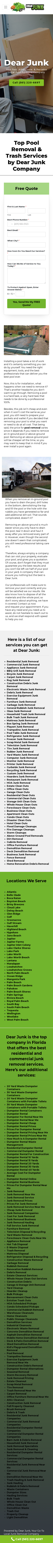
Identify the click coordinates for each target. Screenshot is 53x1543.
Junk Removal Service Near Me (26, 1207)
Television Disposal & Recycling (26, 1231)
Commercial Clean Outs (21, 798)
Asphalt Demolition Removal (24, 1334)
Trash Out (13, 1511)
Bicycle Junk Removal (20, 674)
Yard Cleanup (15, 1288)
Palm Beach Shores (18, 991)
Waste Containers (18, 1489)
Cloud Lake (13, 907)
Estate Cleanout (16, 1381)
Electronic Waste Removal (23, 1328)
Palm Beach (14, 982)
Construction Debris (19, 1281)
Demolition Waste (18, 1508)
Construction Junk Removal (24, 1403)
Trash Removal (16, 1250)
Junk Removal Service (20, 1197)
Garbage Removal (18, 1263)
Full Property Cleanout (20, 1406)
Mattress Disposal (18, 1253)
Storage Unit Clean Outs (21, 801)
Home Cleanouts (17, 1316)
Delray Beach (15, 910)
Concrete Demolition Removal (25, 1331)
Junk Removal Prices (19, 1200)
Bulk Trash (13, 1498)
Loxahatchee (15, 966)
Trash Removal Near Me (21, 1390)
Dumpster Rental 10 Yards (22, 1157)
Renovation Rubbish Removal (25, 1269)
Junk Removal (15, 1191)
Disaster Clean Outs (19, 820)
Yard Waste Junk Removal (23, 754)
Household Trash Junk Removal (26, 714)
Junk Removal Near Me (21, 1194)
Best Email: (13, 230)
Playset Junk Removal (20, 726)
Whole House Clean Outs (22, 804)
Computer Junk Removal (22, 757)
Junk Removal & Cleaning (22, 1449)
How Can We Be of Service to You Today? (24, 265)
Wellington (13, 1013)
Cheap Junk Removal (19, 1210)
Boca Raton (14, 898)
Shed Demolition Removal (23, 1344)
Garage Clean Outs (18, 792)
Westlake (12, 1016)
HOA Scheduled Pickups (22, 1303)
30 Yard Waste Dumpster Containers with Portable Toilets (26, 1106)
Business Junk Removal (21, 854)
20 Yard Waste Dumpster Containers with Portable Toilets (26, 1100)
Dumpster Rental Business (23, 1182)
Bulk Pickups (15, 1294)
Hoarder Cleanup (17, 1291)
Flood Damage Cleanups (22, 826)
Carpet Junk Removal (20, 677)
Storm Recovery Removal (22, 1375)
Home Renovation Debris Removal (28, 863)
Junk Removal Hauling (20, 1222)
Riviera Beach (15, 998)
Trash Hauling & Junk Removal (25, 1480)
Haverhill (12, 926)
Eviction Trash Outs (19, 1300)
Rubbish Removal (17, 1266)
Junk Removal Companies (22, 1213)
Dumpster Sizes (16, 1492)
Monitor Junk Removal (20, 761)
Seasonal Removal (18, 1372)
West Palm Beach (17, 1019)
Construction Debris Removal (25, 1365)
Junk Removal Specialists (22, 1446)
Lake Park (13, 951)
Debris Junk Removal (20, 692)
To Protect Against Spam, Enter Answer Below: (23, 288)
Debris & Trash (16, 1412)
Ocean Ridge (15, 976)
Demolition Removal (19, 848)
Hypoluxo (12, 932)
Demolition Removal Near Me (25, 1476)
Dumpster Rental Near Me (22, 1120)
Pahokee (12, 988)
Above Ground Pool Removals (25, 835)
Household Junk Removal (22, 1443)
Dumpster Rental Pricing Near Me (27, 1132)
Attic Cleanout (15, 1400)
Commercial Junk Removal (23, 664)
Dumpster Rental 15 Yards (22, 1160)
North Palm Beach (18, 973)
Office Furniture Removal (22, 845)
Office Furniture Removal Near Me (28, 1396)
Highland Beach (16, 929)
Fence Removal (16, 857)
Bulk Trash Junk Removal (22, 717)
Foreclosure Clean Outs (21, 807)
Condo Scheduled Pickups (23, 1306)
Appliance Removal (18, 1241)
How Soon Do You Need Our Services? (26, 252)
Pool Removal (15, 1353)
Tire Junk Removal (18, 748)
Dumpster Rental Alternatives (25, 1368)
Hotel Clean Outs (17, 823)
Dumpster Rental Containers (24, 1110)
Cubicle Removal (17, 842)
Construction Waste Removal (25, 1260)
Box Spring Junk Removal (22, 723)
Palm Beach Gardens (19, 985)
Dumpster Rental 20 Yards (23, 1163)
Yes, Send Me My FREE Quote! (26, 304)
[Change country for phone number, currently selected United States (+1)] (10, 224)
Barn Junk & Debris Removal (24, 1440)
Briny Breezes (15, 904)
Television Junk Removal (22, 745)
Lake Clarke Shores (18, 948)
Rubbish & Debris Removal (23, 1486)
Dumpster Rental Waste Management (21, 1143)
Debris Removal (16, 1272)
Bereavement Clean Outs (22, 1297)
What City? (13, 241)
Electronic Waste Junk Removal (26, 689)
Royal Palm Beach (18, 1001)
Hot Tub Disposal (17, 1244)
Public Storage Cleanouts (22, 1319)
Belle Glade (14, 895)
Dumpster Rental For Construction (28, 1154)
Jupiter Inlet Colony (19, 945)
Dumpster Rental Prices (21, 1126)
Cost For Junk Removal (21, 1216)
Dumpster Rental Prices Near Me (27, 1135)
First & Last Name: (16, 206)
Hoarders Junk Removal (21, 776)
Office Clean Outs (17, 789)
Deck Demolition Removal (23, 851)
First (9, 215)
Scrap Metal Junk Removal (23, 742)
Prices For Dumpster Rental (24, 1129)
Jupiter (11, 938)
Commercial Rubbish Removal (25, 1309)
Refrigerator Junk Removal (23, 736)
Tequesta (12, 1010)
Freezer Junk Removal (20, 739)
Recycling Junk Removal (22, 770)
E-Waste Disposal (17, 1247)
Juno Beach (14, 935)
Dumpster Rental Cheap (21, 1123)
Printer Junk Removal (20, 764)
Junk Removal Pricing (20, 1378)
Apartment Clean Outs (20, 814)
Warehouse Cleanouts (20, 1313)
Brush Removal (16, 1409)
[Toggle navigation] (5, 7)
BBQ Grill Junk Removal (21, 670)
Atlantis (11, 892)
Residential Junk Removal (23, 661)
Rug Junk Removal (18, 680)
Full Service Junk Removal (23, 1225)
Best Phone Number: (18, 220)
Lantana (12, 960)
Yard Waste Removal (19, 1235)
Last (29, 215)
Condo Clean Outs (18, 817)
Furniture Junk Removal (21, 701)
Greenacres (14, 920)
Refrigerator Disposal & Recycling (27, 1256)
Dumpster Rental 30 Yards (23, 1166)
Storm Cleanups (16, 832)
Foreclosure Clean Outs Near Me (26, 1238)
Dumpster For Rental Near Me (25, 1117)
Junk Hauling (15, 1483)
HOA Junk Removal (18, 782)
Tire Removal (15, 1387)
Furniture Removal (18, 1228)
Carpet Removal (16, 1393)
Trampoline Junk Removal (23, 729)
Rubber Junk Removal (20, 751)
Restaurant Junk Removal (22, 779)
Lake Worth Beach (18, 957)
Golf (9, 916)
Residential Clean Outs (21, 795)
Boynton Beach (16, 901)
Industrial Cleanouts (19, 1325)
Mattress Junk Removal (21, 720)
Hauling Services (17, 1495)
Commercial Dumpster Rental (25, 1151)
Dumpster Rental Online (21, 1179)
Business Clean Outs (19, 810)
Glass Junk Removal (19, 711)
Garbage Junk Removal (21, 705)
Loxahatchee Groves (19, 969)
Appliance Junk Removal (22, 667)
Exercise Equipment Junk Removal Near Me (22, 1361)
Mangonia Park (16, 979)
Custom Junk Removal (20, 773)
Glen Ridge (13, 913)
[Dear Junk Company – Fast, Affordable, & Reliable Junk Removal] (27, 7)
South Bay (13, 1004)
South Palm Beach (18, 1007)
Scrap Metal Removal (19, 1384)
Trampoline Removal (19, 1356)
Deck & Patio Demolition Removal (27, 1341)
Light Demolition (17, 1517)
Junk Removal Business (21, 1219)
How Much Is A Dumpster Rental (26, 1138)
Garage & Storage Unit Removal (26, 1284)
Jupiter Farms (15, 941)
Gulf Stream (14, 923)
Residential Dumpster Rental (24, 1148)
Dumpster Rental (17, 1113)
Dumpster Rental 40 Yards (23, 1169)
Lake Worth (14, 954)
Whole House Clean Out (21, 1501)
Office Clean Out (17, 1505)
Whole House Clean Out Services (27, 1278)
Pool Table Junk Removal (22, 733)
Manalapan (13, 963)
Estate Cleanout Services (22, 1275)
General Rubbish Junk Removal (26, 708)
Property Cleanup (17, 1514)
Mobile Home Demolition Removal (28, 1337)
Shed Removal (15, 860)
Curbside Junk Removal (21, 767)
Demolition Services (19, 1322)
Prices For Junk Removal (22, 1203)
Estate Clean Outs (18, 786)
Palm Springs (15, 994)
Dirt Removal (15, 839)
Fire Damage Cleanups (20, 829)
